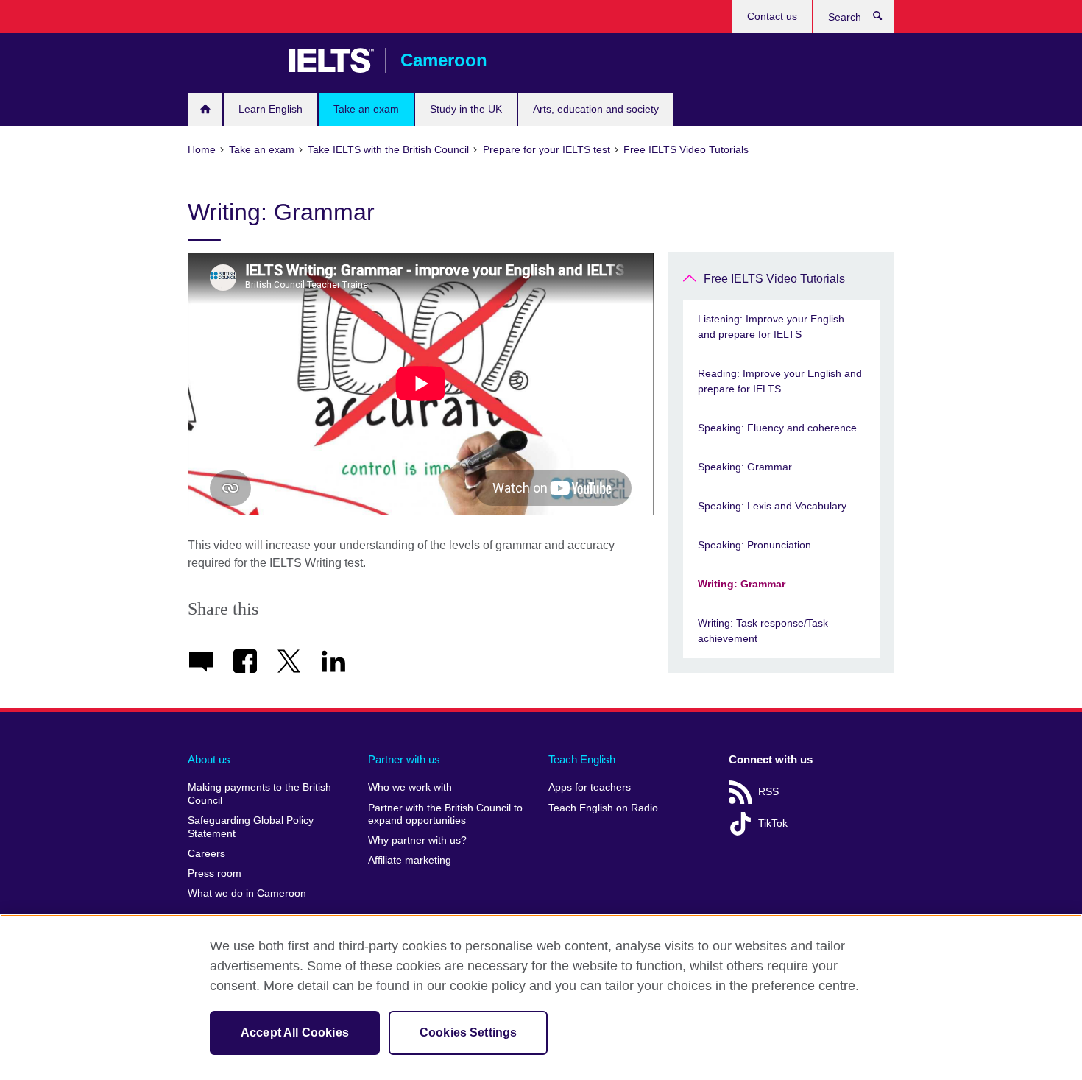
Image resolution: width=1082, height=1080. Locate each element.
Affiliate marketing (409, 860)
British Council (231, 60)
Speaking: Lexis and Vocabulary (772, 506)
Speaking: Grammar (745, 467)
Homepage (205, 109)
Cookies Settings (468, 1032)
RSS (768, 791)
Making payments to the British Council (259, 794)
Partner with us (404, 759)
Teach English (581, 759)
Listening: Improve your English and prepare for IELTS (771, 326)
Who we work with (410, 787)
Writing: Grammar (741, 584)
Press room (214, 873)
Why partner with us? (417, 840)
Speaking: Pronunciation (754, 545)
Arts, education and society (596, 109)
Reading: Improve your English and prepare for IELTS (780, 381)
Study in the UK (466, 109)
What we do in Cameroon (247, 893)
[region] (541, 997)
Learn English (270, 109)
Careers (206, 853)
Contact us (772, 16)
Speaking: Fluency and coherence (777, 428)
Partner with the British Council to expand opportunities (445, 814)
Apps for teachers (589, 787)
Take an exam (366, 109)
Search (885, 19)
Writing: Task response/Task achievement (763, 630)
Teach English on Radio (603, 807)
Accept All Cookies (295, 1032)
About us (209, 759)
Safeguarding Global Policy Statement (251, 827)
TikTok (773, 823)
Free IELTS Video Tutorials (774, 278)
